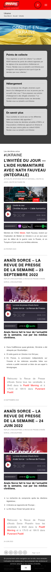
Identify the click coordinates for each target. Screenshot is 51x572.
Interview (17, 179)
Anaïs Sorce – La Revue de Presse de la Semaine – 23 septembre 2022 (23, 267)
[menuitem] (46, 5)
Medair (22, 232)
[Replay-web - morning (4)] (25, 194)
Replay (24, 179)
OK (26, 568)
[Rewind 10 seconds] (14, 215)
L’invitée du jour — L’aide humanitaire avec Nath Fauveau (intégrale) (25, 167)
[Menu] (46, 5)
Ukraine (7, 13)
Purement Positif (15, 533)
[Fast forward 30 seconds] (23, 215)
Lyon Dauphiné (16, 279)
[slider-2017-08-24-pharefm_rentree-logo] (21, 5)
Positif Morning (31, 385)
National (31, 179)
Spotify (39, 226)
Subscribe (41, 219)
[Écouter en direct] (38, 5)
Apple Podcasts (24, 226)
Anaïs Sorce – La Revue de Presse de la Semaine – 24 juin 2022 (23, 418)
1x (19, 215)
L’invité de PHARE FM (17, 182)
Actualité (8, 179)
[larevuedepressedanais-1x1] (25, 294)
